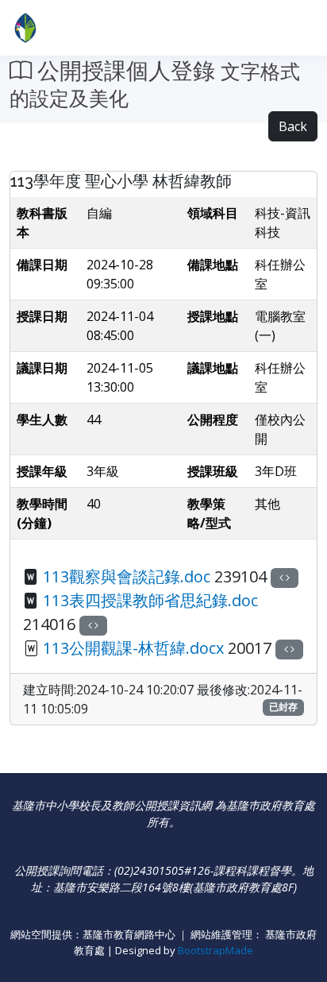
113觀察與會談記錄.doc (126, 576)
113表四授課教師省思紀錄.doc (150, 600)
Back (293, 126)
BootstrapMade (215, 950)
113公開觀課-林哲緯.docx (133, 648)
